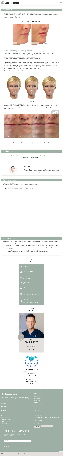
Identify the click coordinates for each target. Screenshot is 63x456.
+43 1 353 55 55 (38, 420)
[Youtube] (8, 446)
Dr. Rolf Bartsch (37, 398)
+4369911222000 (26, 190)
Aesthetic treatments (5, 417)
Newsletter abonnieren (10, 443)
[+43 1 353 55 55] (34, 420)
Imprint (35, 405)
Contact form (30, 188)
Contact (2, 421)
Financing (36, 402)
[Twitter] (6, 446)
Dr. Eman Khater (37, 400)
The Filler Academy (38, 404)
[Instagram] (31, 349)
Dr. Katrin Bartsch (37, 396)
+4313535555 (17, 187)
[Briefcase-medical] (33, 349)
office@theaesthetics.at (18, 188)
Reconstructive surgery (6, 419)
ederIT (23, 454)
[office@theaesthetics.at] (34, 423)
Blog (2, 414)
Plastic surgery (4, 415)
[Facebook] (29, 349)
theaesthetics (12, 2)
